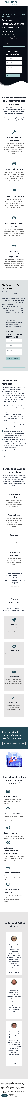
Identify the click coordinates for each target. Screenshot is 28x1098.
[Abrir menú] (24, 3)
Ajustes (11, 1095)
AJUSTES (3, 1092)
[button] (14, 586)
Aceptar (4, 1095)
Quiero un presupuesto (13, 75)
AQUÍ (19, 1087)
